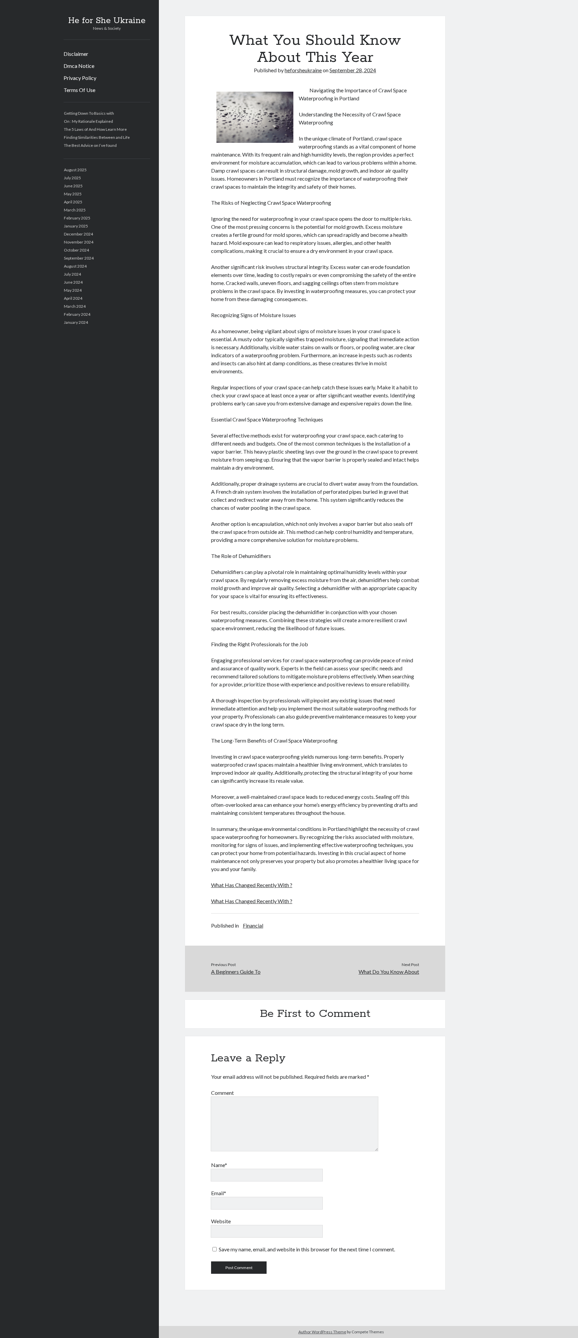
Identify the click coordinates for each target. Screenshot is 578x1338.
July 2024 (72, 274)
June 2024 (73, 282)
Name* (219, 1165)
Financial (253, 925)
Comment (222, 1092)
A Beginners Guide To (236, 971)
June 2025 (73, 185)
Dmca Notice (79, 66)
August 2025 (75, 169)
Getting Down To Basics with (89, 113)
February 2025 (77, 217)
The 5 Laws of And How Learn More (95, 129)
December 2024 (78, 233)
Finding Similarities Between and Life (97, 137)
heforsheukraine (303, 70)
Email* (218, 1193)
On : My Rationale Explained (88, 121)
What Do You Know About (389, 971)
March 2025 (75, 209)
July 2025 (72, 177)
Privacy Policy (80, 78)
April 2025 (73, 201)
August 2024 (75, 266)
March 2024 (75, 306)
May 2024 (73, 290)
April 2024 (73, 298)
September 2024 (79, 258)
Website (221, 1221)
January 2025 (76, 225)
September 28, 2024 (352, 70)
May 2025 (73, 193)
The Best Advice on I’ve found (90, 145)
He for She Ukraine (107, 20)
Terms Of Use (79, 90)
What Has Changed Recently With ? (251, 885)
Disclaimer (76, 54)
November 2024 (78, 242)
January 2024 (76, 322)
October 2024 (76, 250)
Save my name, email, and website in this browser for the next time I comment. (307, 1249)
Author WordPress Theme (322, 1331)
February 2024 (77, 314)
